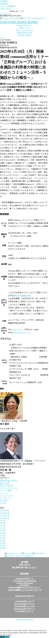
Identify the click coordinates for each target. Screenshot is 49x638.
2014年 (3, 545)
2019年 (3, 533)
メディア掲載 (5, 490)
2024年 (3, 520)
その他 (3, 503)
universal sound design (24, 619)
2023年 (3, 523)
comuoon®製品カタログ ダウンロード (24, 587)
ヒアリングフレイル (8, 488)
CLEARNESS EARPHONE (24, 581)
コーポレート (5, 498)
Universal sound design (19, 22)
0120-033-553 (5, 13)
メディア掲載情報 (7, 6)
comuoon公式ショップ (24, 601)
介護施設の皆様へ (24, 35)
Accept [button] (7, 637)
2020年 (3, 530)
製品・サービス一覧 (24, 30)
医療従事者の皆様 (24, 33)
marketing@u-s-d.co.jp (22, 333)
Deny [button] (2, 637)
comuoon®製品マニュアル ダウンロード (24, 590)
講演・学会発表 (6, 485)
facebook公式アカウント (24, 604)
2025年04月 (5, 513)
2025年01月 (5, 518)
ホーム (3, 38)
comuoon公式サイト (24, 25)
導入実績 (4, 500)
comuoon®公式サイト (24, 578)
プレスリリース (6, 495)
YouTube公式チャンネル (24, 606)
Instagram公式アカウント (24, 609)
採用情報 (4, 4)
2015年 (3, 543)
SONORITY (24, 585)
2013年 (3, 548)
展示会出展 (5, 483)
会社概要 (24, 562)
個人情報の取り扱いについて (24, 567)
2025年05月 (5, 510)
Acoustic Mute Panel (24, 583)
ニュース (4, 493)
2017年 (3, 538)
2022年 (3, 525)
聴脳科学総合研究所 (8, 480)
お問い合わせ (5, 9)
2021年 (3, 528)
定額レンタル (24, 28)
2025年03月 (5, 515)
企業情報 (4, 1)
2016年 (3, 540)
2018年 (3, 535)
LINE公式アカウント (24, 611)
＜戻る (2, 475)
